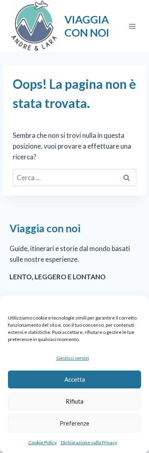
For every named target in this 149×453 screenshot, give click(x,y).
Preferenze (74, 423)
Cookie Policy (42, 442)
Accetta (74, 379)
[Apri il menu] (132, 26)
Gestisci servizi (72, 358)
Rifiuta (74, 401)
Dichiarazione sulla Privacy (89, 442)
